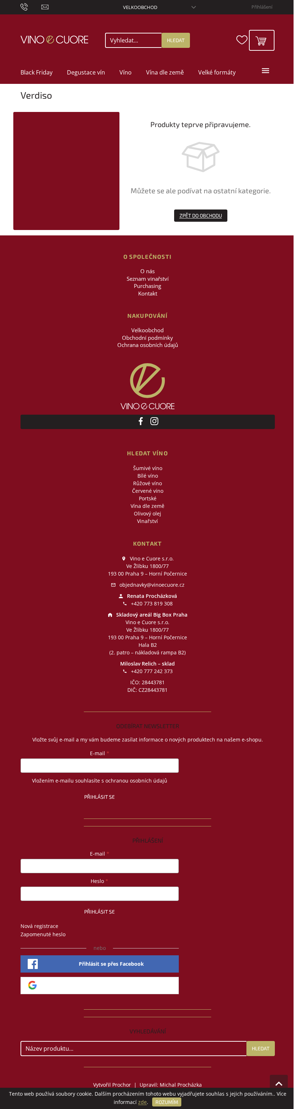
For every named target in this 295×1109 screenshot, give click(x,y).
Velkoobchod (140, 7)
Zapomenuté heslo (43, 934)
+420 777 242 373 (151, 671)
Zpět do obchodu (201, 215)
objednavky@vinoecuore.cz (151, 584)
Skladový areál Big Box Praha (151, 614)
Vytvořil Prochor (112, 1084)
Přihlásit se (99, 797)
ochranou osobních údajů (136, 780)
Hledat (176, 40)
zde (142, 1102)
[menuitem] (36, 72)
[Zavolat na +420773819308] (31, 6)
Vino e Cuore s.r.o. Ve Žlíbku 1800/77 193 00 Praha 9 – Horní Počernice (147, 566)
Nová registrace (39, 926)
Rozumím (166, 1102)
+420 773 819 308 (151, 603)
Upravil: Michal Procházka (171, 1084)
